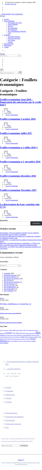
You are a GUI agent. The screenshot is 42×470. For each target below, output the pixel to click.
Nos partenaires (12, 28)
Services (10, 26)
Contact (6, 47)
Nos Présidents (12, 30)
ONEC (8, 339)
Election (26, 333)
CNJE (17, 333)
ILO (6, 335)
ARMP (14, 330)
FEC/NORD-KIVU (10, 287)
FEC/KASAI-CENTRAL (12, 282)
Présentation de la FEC (15, 23)
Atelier (17, 330)
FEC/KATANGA (9, 284)
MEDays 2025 (38, 337)
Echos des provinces (14, 38)
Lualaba (22, 337)
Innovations (10, 335)
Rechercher (4, 220)
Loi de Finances (16, 337)
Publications (7, 45)
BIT (24, 330)
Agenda (10, 42)
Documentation (8, 43)
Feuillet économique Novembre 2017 (18, 190)
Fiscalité (2, 335)
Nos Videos (11, 40)
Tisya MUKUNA (14, 341)
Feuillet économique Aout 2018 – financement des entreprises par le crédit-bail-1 (21, 102)
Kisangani (6, 337)
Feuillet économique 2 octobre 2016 (18, 119)
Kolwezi (10, 337)
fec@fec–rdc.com (10, 4)
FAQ (9, 33)
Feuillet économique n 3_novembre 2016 (20, 161)
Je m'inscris (24, 445)
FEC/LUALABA (9, 285)
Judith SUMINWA (27, 335)
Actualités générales (14, 37)
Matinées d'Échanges (29, 337)
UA (22, 341)
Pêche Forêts (25, 339)
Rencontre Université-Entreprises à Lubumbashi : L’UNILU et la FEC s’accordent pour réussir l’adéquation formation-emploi (20, 244)
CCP (27, 330)
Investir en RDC (16, 335)
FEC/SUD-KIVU (9, 289)
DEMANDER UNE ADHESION (12, 14)
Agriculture (5, 330)
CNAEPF (8, 333)
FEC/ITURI (7, 280)
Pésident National (18, 339)
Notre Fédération (9, 21)
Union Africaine (27, 341)
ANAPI (10, 330)
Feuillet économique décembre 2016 (18, 176)
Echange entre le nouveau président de (10, 313)
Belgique (21, 330)
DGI (23, 333)
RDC (29, 339)
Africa (1, 330)
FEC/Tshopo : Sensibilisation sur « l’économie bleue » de (15, 304)
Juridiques (34, 335)
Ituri (22, 335)
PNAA (12, 339)
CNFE (14, 333)
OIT (6, 339)
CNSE (20, 333)
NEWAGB (2, 339)
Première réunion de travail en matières (11, 322)
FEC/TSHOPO (8, 291)
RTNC (9, 341)
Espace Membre (13, 24)
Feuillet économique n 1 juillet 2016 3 (19, 147)
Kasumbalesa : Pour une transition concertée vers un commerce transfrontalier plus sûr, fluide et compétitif (19, 233)
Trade (20, 341)
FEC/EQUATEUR (10, 277)
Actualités (7, 35)
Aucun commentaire (11, 115)
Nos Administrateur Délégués (17, 31)
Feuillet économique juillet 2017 (16, 133)
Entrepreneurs (32, 333)
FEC (9, 111)
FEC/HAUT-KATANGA (12, 278)
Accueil (6, 19)
